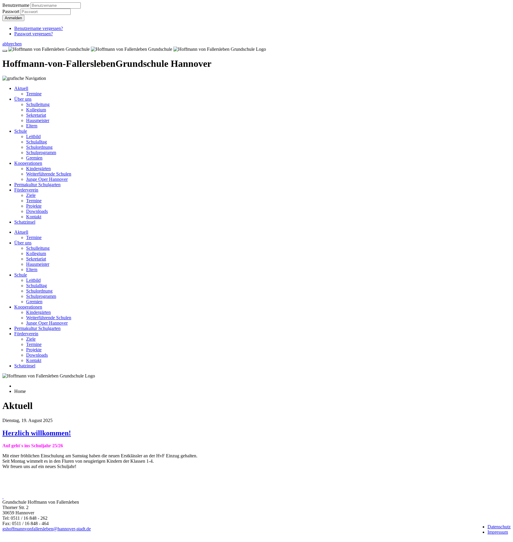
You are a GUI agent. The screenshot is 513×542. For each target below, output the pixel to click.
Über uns (22, 99)
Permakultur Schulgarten (37, 184)
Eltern (31, 125)
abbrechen (12, 43)
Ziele (31, 195)
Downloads (37, 211)
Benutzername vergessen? (38, 28)
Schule (20, 131)
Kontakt (33, 216)
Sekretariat (36, 115)
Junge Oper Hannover (47, 179)
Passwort (11, 11)
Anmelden (13, 18)
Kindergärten (38, 168)
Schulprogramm (41, 152)
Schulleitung (38, 104)
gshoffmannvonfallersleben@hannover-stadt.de (46, 528)
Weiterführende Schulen (48, 173)
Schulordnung (39, 147)
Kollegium (36, 109)
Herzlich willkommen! (36, 433)
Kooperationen (28, 163)
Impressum (497, 532)
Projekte (34, 205)
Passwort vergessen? (33, 33)
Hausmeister (37, 120)
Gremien (34, 157)
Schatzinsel (24, 222)
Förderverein (26, 189)
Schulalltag (36, 141)
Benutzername (15, 5)
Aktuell (21, 88)
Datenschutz (499, 526)
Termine (34, 93)
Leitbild (33, 136)
